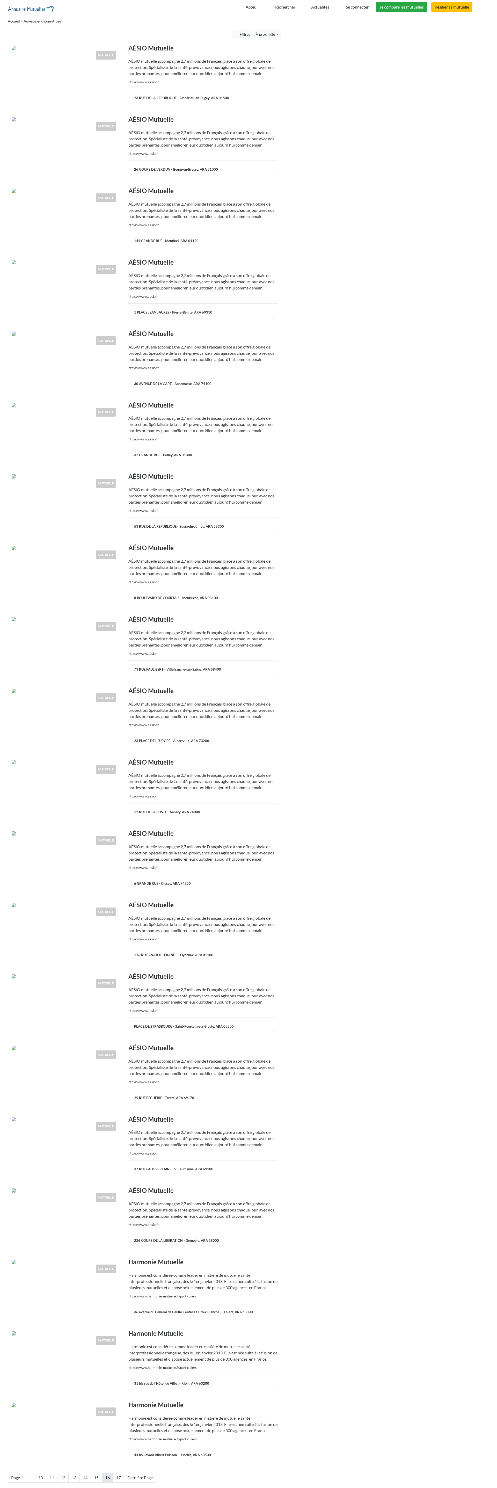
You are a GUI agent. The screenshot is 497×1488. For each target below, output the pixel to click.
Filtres (244, 34)
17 (118, 1477)
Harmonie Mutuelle (156, 1262)
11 (51, 1477)
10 (40, 1477)
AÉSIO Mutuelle (151, 48)
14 (85, 1477)
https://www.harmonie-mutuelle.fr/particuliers (162, 1296)
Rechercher (284, 6)
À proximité (266, 34)
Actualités (320, 6)
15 (96, 1477)
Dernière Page (140, 1477)
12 (63, 1477)
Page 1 (17, 1477)
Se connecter (357, 6)
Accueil (14, 21)
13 (74, 1477)
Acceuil (252, 6)
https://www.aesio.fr (143, 82)
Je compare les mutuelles (401, 6)
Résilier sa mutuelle (452, 6)
